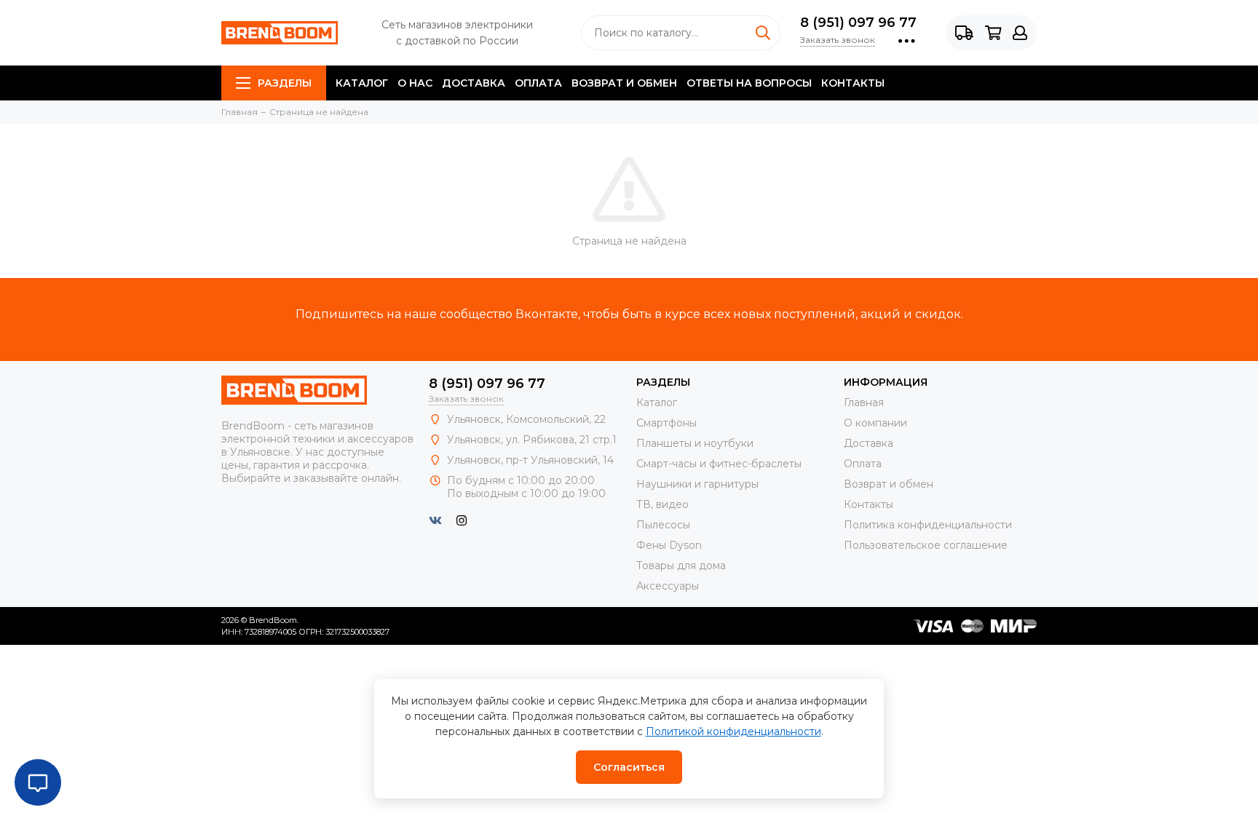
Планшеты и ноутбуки (694, 443)
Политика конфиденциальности (928, 524)
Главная (864, 402)
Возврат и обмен (624, 83)
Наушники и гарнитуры (697, 484)
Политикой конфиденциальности (733, 731)
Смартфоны (666, 422)
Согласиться (629, 767)
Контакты (853, 83)
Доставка (473, 83)
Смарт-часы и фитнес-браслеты (719, 463)
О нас (414, 83)
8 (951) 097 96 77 (858, 23)
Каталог (362, 83)
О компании (875, 422)
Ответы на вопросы (749, 83)
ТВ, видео (662, 504)
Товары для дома (681, 565)
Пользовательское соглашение (926, 545)
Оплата (538, 83)
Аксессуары (667, 585)
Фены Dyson (669, 545)
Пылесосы (663, 524)
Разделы (285, 83)
